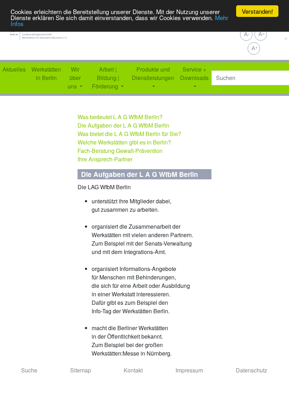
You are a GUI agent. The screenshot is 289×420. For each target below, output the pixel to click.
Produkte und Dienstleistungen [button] (153, 73)
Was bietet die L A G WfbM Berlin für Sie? (129, 134)
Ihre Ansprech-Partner (105, 159)
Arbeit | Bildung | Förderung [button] (105, 77)
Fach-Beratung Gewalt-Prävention (120, 151)
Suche (29, 370)
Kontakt (133, 370)
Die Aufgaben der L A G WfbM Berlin (123, 125)
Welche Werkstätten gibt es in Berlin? (124, 142)
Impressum (189, 370)
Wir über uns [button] (74, 77)
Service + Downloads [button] (194, 73)
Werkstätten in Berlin (46, 73)
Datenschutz (251, 370)
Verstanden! (257, 11)
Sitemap (80, 370)
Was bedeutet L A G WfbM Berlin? (120, 117)
